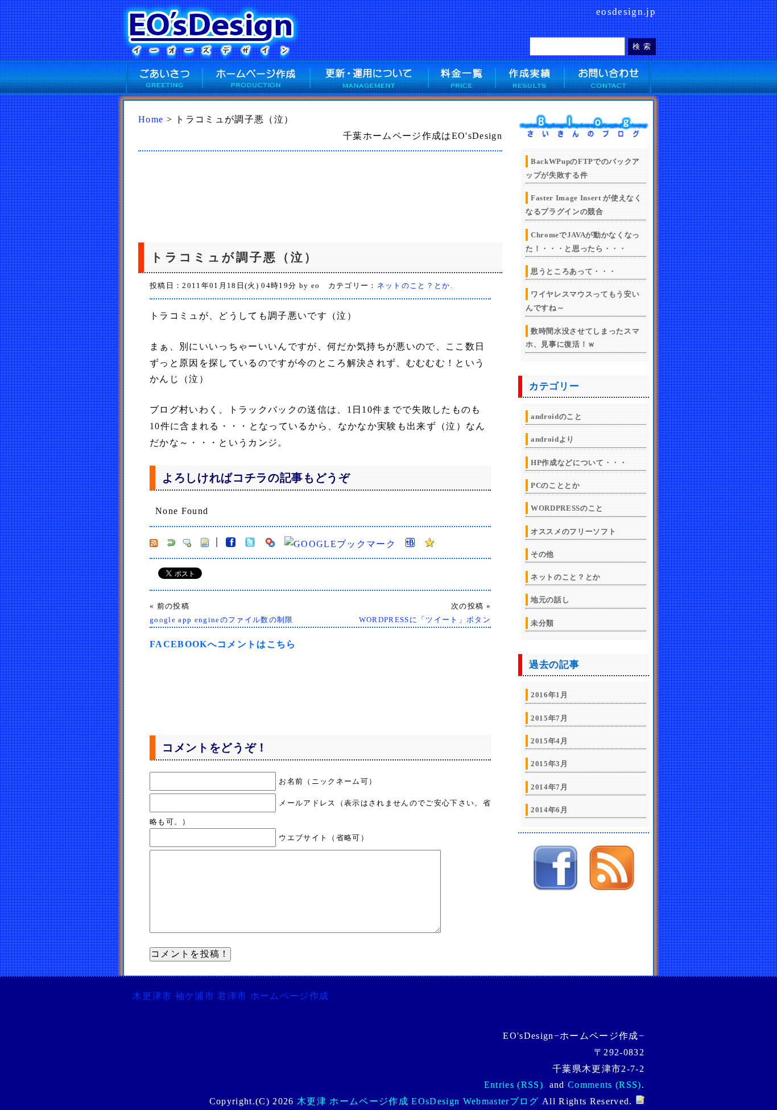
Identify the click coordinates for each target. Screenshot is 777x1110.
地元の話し (550, 599)
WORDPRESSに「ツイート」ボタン (425, 619)
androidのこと (556, 416)
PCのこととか (555, 485)
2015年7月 (549, 718)
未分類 (542, 623)
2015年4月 (549, 741)
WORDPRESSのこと (567, 508)
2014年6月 (549, 809)
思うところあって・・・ (573, 271)
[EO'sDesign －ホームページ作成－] (555, 888)
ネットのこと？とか (414, 285)
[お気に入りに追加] (429, 544)
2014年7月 (549, 787)
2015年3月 (549, 763)
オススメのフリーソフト (573, 531)
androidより (553, 439)
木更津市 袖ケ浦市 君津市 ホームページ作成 (231, 996)
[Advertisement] (288, 194)
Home (150, 119)
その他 (542, 554)
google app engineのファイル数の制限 (222, 619)
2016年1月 (549, 694)
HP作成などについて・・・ (579, 462)
